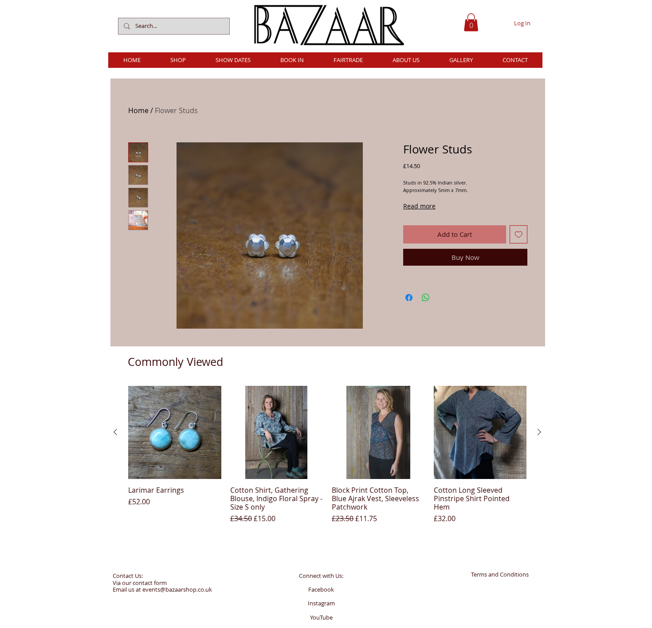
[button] (471, 22)
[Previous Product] (115, 432)
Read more (419, 206)
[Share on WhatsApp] (425, 297)
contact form (150, 583)
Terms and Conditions (500, 574)
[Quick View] (174, 432)
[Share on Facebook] (409, 297)
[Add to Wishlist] (519, 234)
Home (138, 110)
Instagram (321, 603)
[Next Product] (539, 432)
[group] (327, 454)
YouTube (321, 617)
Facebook (321, 589)
